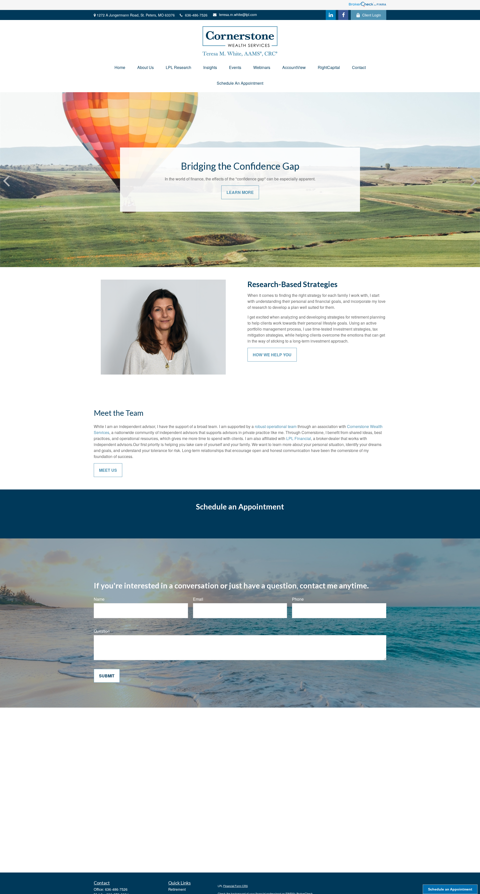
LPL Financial (298, 438)
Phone (298, 599)
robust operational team (275, 426)
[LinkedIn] (331, 15)
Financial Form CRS (235, 886)
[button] (119, 67)
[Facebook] (343, 15)
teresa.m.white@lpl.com (238, 14)
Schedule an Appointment (450, 889)
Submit (106, 676)
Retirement (177, 889)
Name (99, 599)
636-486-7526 (196, 14)
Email (198, 599)
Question (102, 631)
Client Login (371, 14)
